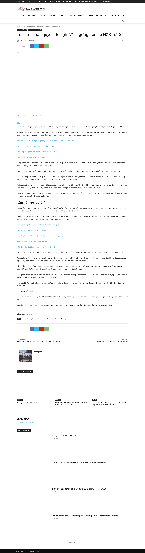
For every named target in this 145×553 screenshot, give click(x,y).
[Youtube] (128, 1)
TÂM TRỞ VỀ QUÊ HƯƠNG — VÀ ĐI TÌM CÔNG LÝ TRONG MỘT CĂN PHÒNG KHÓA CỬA (81, 462)
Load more (72, 542)
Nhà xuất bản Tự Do (28, 319)
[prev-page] (18, 410)
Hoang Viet (24, 40)
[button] (123, 20)
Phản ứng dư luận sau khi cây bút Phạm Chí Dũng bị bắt (37, 152)
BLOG (23, 27)
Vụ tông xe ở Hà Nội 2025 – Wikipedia (28, 403)
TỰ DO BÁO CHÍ (32, 29)
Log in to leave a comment (26, 423)
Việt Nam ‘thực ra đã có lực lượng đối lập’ (32, 241)
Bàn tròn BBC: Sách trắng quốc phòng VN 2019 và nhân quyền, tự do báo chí (45, 141)
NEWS (39, 29)
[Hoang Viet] (18, 41)
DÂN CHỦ (24, 29)
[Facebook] (116, 1)
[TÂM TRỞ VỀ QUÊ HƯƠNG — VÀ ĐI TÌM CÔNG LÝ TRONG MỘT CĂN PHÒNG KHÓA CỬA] (33, 473)
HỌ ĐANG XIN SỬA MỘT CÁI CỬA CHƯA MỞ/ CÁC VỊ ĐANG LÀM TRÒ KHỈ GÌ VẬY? (79, 489)
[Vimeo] (125, 1)
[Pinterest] (41, 46)
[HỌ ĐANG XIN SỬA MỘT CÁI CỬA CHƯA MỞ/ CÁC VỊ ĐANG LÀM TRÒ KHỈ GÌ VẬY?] (72, 388)
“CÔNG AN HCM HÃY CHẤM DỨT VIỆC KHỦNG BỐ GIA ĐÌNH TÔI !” (40, 342)
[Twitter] (122, 1)
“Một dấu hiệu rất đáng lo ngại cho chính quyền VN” (36, 247)
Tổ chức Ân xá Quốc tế (42, 319)
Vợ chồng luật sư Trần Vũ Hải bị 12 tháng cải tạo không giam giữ (40, 236)
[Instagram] (119, 1)
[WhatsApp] (46, 46)
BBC (18, 123)
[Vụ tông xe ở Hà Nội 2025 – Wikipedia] (35, 388)
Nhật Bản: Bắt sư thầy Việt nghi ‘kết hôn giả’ (112, 342)
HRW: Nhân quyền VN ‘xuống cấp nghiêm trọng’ (34, 230)
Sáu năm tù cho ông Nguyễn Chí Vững (31, 157)
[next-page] (21, 410)
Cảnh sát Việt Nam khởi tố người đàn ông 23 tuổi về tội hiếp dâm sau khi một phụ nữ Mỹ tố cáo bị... (85, 516)
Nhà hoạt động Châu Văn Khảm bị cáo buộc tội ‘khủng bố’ (38, 225)
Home (18, 27)
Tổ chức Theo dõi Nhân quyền (59, 319)
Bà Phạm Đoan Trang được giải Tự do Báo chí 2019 (35, 146)
